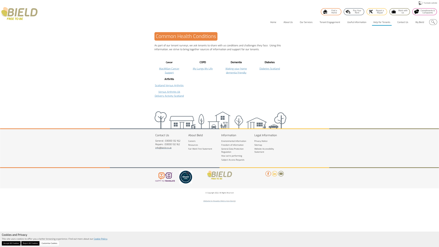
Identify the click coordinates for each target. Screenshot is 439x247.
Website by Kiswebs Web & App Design (219, 201)
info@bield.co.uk (163, 147)
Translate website (430, 3)
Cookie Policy (100, 238)
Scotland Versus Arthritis (169, 85)
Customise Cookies (49, 243)
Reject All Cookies (30, 243)
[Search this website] (433, 22)
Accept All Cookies (11, 243)
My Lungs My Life (203, 68)
